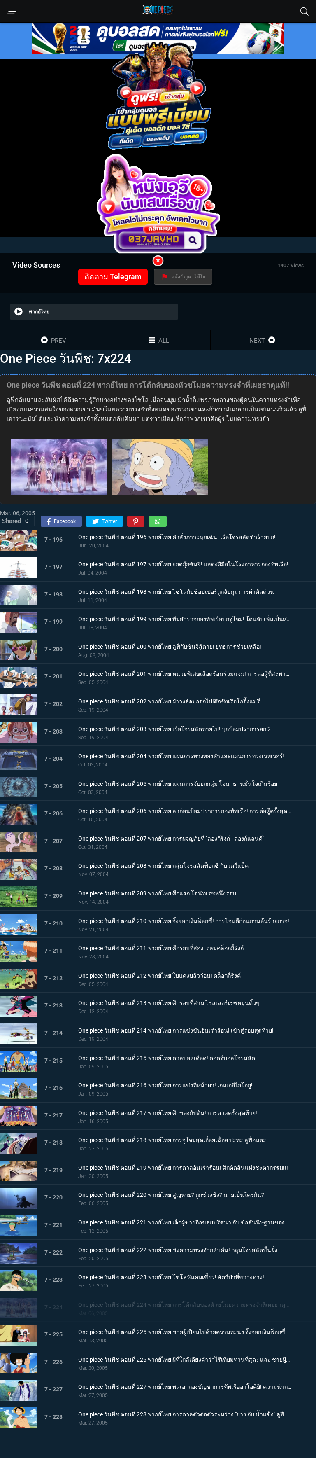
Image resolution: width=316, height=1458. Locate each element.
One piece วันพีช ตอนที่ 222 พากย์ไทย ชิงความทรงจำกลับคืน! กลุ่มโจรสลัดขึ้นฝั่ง (177, 1250)
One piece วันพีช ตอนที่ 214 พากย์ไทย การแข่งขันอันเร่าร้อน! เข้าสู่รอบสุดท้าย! (176, 1030)
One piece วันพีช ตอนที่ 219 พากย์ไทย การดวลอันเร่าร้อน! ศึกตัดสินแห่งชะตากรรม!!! (183, 1167)
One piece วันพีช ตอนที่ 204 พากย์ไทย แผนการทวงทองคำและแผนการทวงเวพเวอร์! (181, 756)
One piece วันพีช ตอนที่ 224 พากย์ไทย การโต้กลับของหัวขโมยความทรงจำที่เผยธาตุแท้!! (184, 1304)
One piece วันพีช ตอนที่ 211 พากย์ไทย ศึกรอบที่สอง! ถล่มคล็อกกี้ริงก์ (161, 948)
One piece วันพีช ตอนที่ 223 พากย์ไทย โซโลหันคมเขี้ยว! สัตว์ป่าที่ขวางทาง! (171, 1277)
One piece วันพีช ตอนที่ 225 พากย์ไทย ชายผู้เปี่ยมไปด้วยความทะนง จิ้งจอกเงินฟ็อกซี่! (182, 1332)
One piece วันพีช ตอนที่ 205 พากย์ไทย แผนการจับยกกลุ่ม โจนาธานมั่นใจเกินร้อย (177, 783)
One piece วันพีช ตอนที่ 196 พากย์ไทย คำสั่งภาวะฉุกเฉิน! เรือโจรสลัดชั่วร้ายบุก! (177, 537)
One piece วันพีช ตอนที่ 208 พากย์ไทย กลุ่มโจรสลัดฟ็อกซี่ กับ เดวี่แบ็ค (163, 865)
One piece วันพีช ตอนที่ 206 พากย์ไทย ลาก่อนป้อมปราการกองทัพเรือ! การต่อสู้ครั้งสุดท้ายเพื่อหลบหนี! (184, 811)
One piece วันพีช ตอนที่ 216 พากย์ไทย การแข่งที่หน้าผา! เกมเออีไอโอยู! (165, 1085)
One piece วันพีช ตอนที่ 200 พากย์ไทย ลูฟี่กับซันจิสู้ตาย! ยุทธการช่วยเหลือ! (169, 646)
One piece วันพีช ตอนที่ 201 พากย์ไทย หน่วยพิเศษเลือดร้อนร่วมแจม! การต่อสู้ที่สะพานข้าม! (184, 674)
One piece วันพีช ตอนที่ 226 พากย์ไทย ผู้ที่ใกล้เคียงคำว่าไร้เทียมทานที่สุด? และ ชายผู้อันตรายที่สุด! (184, 1359)
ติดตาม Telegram (113, 276)
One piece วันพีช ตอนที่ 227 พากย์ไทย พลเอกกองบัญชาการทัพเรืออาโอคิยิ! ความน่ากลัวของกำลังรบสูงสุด (184, 1386)
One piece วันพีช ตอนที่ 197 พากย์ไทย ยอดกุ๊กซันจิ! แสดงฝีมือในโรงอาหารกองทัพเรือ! (183, 564)
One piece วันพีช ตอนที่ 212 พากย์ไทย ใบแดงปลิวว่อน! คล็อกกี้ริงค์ (159, 975)
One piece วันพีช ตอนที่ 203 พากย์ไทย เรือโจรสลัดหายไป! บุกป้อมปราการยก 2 (174, 729)
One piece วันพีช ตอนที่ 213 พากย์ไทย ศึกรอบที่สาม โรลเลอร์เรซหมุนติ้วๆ (168, 1003)
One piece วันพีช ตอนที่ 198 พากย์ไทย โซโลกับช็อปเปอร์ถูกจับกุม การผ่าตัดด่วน (176, 592)
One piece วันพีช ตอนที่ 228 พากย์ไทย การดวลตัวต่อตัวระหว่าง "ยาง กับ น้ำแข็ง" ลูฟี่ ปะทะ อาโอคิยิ (184, 1414)
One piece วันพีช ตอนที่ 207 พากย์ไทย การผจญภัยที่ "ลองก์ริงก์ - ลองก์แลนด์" (171, 838)
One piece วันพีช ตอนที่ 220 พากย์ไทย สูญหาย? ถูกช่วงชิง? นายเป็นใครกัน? (171, 1195)
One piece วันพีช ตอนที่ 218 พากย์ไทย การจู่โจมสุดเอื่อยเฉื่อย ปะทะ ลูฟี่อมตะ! (173, 1140)
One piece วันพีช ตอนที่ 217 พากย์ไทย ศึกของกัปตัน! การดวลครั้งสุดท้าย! (167, 1113)
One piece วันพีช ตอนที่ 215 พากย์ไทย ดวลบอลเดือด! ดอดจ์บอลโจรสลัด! (167, 1058)
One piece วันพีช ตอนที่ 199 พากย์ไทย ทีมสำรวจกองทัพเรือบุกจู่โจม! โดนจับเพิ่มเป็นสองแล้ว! (184, 619)
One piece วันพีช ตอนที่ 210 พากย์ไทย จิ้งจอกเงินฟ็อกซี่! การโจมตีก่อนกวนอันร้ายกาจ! (183, 921)
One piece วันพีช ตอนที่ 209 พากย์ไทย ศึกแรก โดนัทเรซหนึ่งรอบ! (158, 893)
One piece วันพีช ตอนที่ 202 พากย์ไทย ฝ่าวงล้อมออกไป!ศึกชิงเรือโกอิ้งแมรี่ (169, 701)
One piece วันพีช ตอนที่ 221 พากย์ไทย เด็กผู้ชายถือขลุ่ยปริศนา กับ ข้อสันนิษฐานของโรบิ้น (184, 1222)
